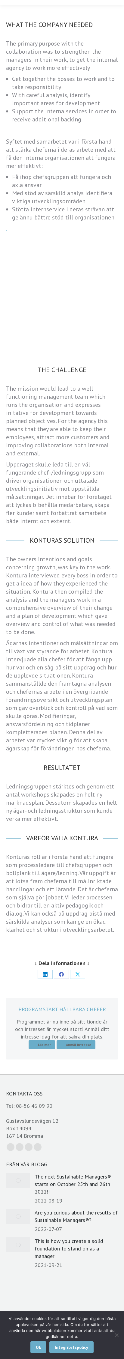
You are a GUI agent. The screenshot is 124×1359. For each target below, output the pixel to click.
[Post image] (18, 1180)
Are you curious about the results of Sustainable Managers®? (76, 1216)
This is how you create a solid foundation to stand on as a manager (69, 1248)
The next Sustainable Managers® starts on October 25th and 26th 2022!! (73, 1184)
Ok (38, 1347)
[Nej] (116, 1335)
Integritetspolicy (71, 1347)
